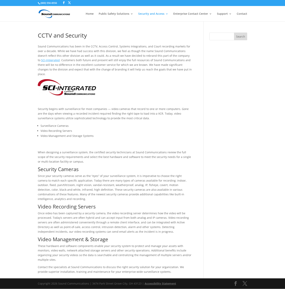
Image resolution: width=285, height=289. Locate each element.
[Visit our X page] (69, 2)
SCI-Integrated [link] (50, 60)
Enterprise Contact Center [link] (190, 13)
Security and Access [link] (151, 13)
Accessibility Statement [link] (160, 283)
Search (240, 36)
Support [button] (222, 13)
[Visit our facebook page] (63, 2)
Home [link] (90, 13)
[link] (54, 13)
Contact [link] (242, 13)
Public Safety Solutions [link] (114, 13)
